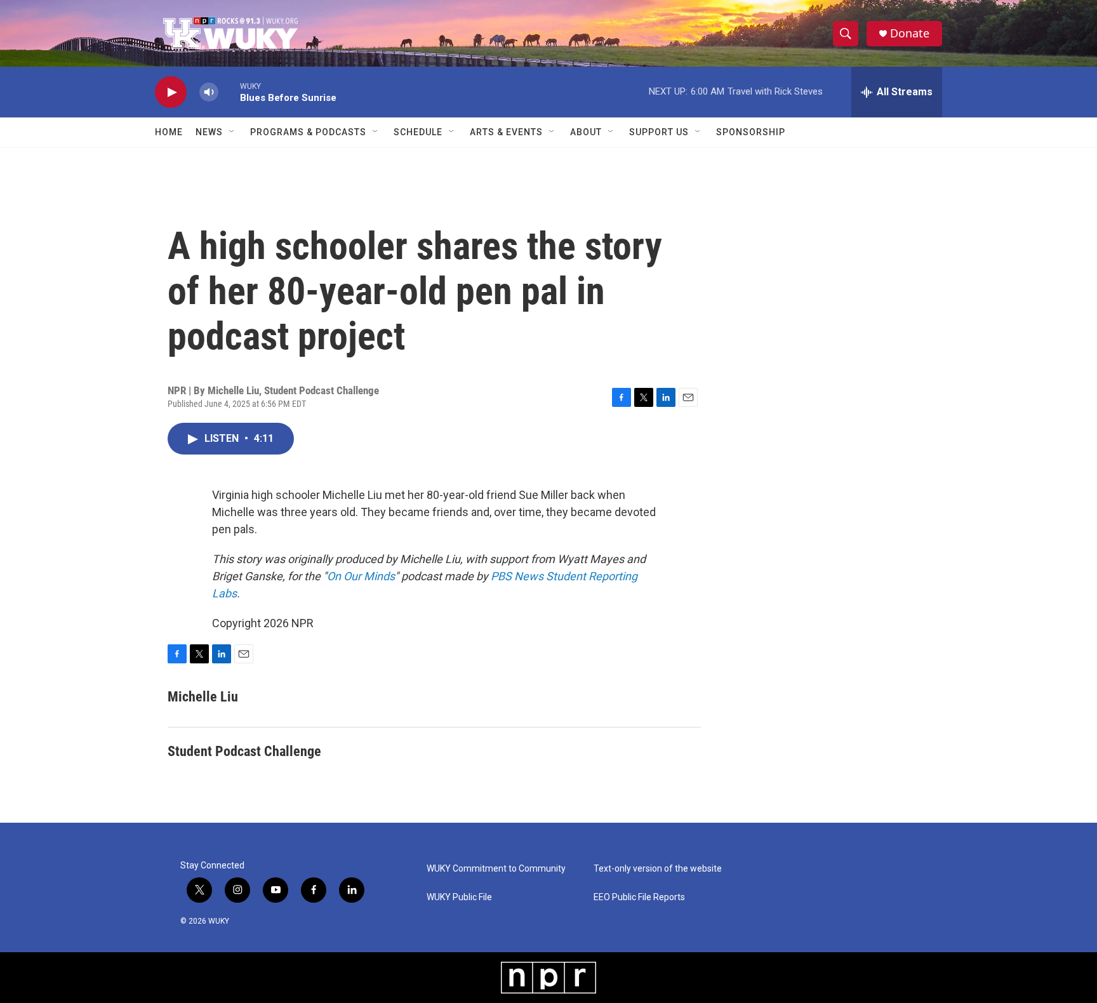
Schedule (418, 132)
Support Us (659, 132)
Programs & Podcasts (308, 132)
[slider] (229, 91)
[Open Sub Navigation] (232, 132)
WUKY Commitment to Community (496, 868)
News (209, 132)
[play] (171, 92)
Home (169, 132)
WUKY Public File (459, 897)
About (586, 132)
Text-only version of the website (658, 868)
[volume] (209, 92)
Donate (909, 33)
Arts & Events (506, 132)
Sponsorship (750, 132)
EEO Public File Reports (639, 897)
